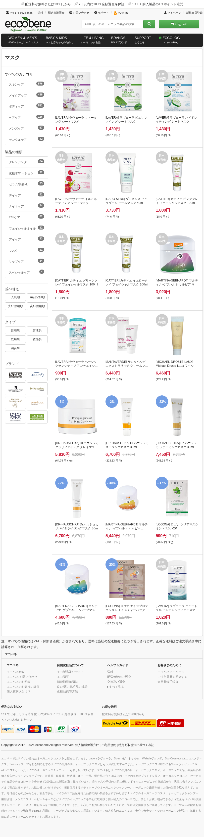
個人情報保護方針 (87, 744)
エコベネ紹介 (16, 671)
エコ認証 (63, 676)
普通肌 (15, 330)
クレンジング (26, 162)
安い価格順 (15, 306)
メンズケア (26, 128)
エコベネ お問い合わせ (22, 676)
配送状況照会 (56, 12)
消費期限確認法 (67, 681)
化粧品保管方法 (67, 691)
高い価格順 (37, 306)
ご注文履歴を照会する (172, 676)
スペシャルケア (26, 272)
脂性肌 (37, 330)
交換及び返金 (116, 681)
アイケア (26, 239)
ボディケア (26, 106)
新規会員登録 (194, 12)
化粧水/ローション (26, 173)
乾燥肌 (15, 339)
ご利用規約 (108, 744)
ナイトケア (26, 206)
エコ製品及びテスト (70, 671)
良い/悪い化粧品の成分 (72, 686)
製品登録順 (37, 297)
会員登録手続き (167, 681)
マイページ (174, 12)
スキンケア (26, 84)
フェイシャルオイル (26, 228)
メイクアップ (26, 95)
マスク (26, 250)
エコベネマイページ (170, 671)
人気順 (15, 297)
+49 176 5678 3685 (21, 12)
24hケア (26, 217)
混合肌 (15, 348)
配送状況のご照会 (119, 676)
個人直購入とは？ (19, 691)
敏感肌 (37, 339)
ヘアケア (26, 117)
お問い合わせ (80, 12)
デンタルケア (26, 139)
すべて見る (116, 686)
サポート (103, 12)
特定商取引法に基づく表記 (136, 744)
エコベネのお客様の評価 (23, 686)
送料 (40, 12)
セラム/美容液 (26, 184)
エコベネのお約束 (19, 681)
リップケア (26, 261)
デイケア (26, 195)
